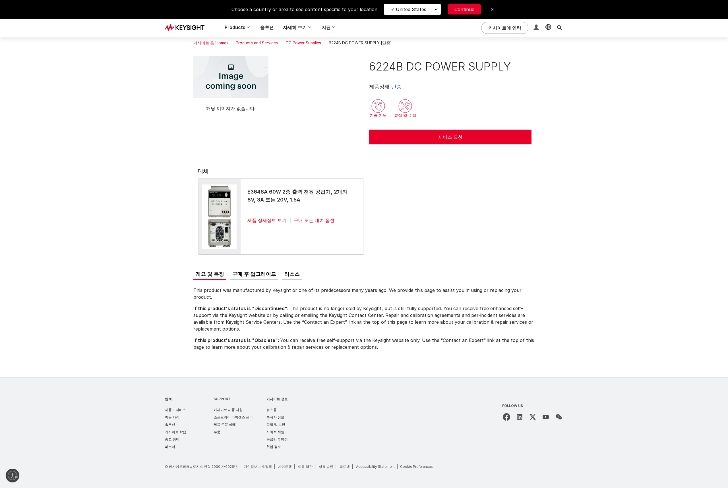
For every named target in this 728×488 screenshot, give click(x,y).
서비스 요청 (450, 137)
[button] (536, 28)
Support (222, 399)
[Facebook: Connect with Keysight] (506, 417)
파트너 (170, 447)
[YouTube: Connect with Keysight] (545, 417)
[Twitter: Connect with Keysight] (532, 417)
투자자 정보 (275, 417)
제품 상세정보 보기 (267, 220)
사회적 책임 (275, 432)
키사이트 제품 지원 (228, 410)
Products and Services (257, 43)
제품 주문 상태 (225, 424)
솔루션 (267, 27)
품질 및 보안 (275, 424)
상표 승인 (326, 466)
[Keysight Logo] (187, 27)
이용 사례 (172, 417)
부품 (217, 432)
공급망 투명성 (277, 439)
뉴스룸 (271, 410)
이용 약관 (305, 466)
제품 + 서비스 (175, 410)
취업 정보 (273, 447)
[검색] (559, 27)
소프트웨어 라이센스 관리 (233, 417)
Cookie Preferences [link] (416, 466)
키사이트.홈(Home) (210, 43)
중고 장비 (172, 439)
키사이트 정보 (277, 399)
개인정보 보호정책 (258, 466)
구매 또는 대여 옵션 (314, 220)
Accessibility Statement (375, 466)
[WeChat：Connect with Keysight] (559, 417)
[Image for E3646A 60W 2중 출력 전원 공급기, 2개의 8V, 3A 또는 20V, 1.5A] (219, 216)
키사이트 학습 (175, 432)
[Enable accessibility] (12, 475)
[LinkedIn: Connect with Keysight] (519, 417)
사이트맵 (285, 466)
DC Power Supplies (303, 43)
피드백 (345, 466)
